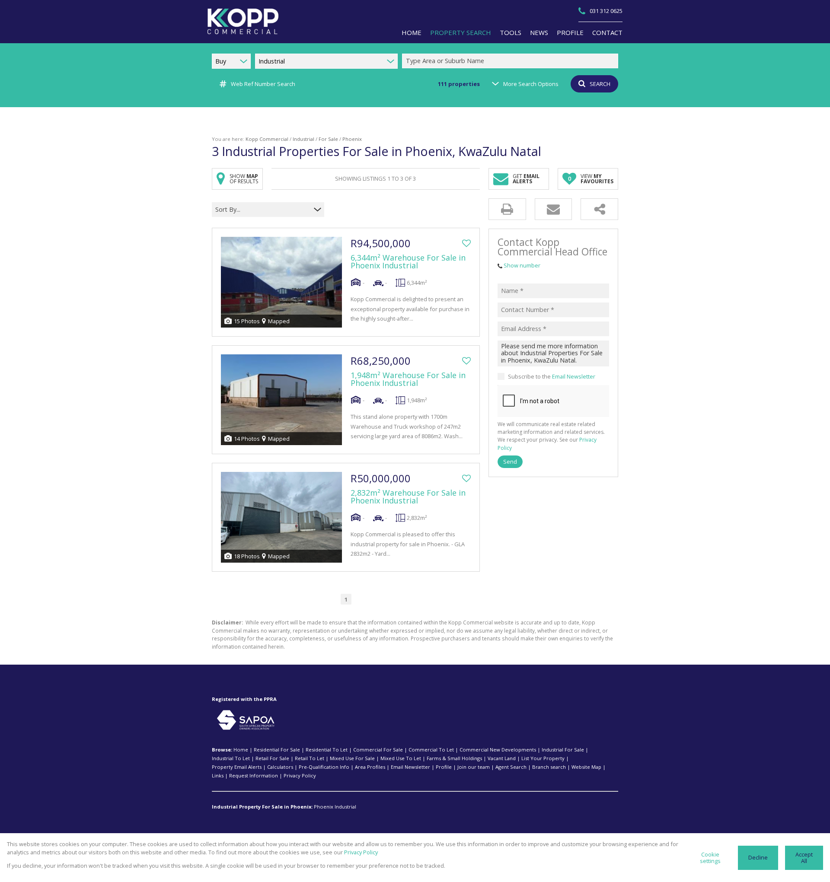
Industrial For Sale (563, 749)
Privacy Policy (300, 775)
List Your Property (543, 758)
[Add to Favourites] (466, 243)
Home (240, 749)
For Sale (328, 139)
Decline (758, 857)
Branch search (549, 767)
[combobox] (511, 61)
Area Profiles (370, 767)
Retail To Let (309, 758)
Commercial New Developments (498, 749)
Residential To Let (327, 749)
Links (217, 775)
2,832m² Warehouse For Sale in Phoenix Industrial (408, 496)
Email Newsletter (573, 376)
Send (510, 461)
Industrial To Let (231, 758)
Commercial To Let (431, 749)
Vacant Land (502, 758)
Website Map (586, 767)
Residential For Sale (277, 749)
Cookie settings (710, 857)
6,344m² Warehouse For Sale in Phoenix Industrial (408, 261)
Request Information (253, 775)
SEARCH (600, 84)
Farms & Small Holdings (454, 758)
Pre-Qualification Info (324, 767)
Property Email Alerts (237, 767)
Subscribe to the (551, 376)
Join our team (473, 767)
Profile (444, 767)
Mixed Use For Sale (352, 758)
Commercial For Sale (378, 749)
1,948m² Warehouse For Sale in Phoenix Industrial (408, 379)
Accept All (804, 857)
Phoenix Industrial (335, 806)
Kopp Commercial (267, 139)
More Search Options (531, 84)
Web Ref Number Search (263, 84)
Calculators (280, 767)
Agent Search (511, 767)
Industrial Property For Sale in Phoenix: (262, 806)
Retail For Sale (272, 758)
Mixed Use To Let (400, 758)
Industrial (303, 139)
